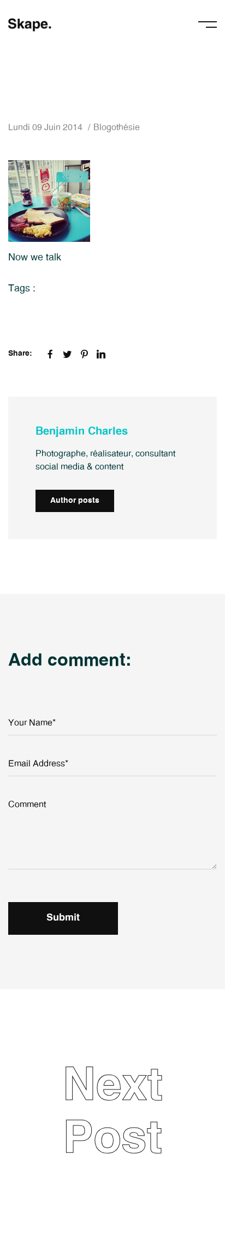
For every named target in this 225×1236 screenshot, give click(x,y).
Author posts (74, 500)
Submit (63, 918)
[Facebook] (50, 354)
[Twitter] (67, 354)
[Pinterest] (84, 354)
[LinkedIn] (101, 354)
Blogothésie (116, 127)
